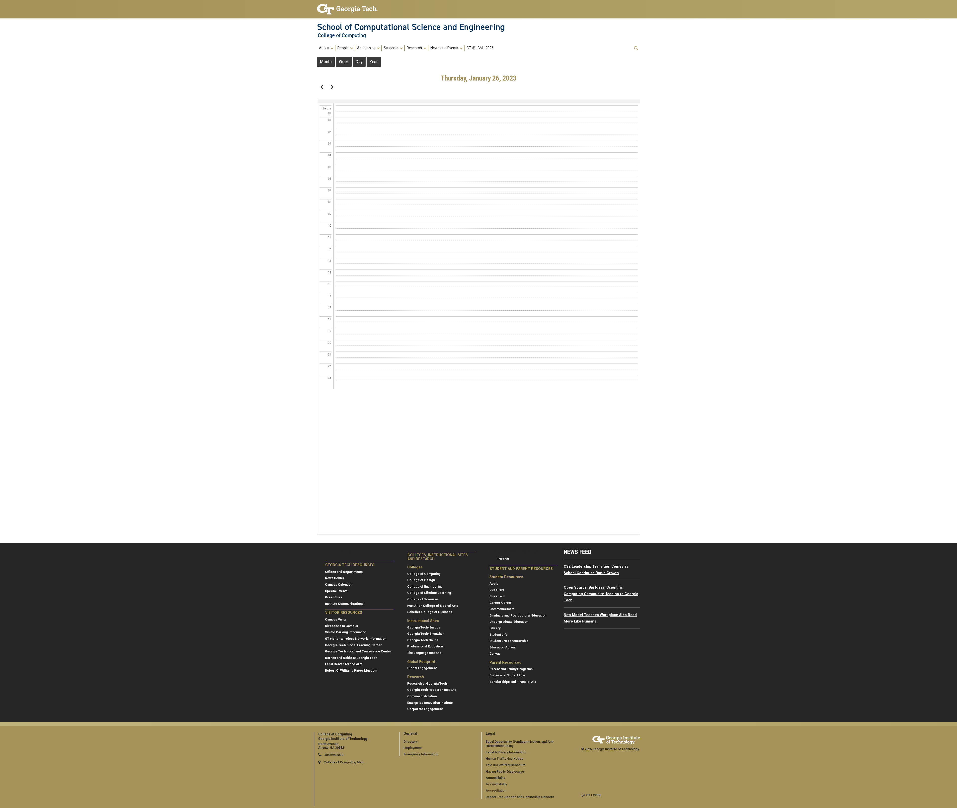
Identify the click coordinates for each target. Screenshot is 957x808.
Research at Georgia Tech (427, 683)
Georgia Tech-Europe (423, 627)
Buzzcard (497, 596)
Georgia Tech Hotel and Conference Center (358, 651)
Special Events (336, 591)
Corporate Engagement (425, 709)
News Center (334, 578)
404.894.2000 (333, 755)
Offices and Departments (344, 572)
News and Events (444, 48)
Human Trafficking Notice (504, 758)
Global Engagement (422, 668)
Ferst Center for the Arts (343, 664)
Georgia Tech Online (422, 640)
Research (414, 48)
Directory (410, 741)
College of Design (421, 580)
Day (359, 61)
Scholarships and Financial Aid (512, 682)
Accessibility (495, 778)
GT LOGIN (593, 795)
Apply (493, 583)
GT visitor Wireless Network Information (355, 638)
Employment (412, 748)
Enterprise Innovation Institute (430, 703)
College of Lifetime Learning (429, 593)
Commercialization (422, 696)
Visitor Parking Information (345, 632)
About (324, 48)
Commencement (501, 609)
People (343, 48)
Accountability (496, 784)
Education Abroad (503, 647)
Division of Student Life (507, 675)
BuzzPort (496, 590)
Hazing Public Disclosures (505, 771)
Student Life (498, 634)
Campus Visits (335, 619)
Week (344, 61)
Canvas (494, 653)
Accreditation (496, 790)
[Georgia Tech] (616, 739)
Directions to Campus (341, 626)
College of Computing (342, 35)
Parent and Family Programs (511, 669)
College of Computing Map (343, 762)
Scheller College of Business (429, 612)
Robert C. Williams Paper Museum (351, 670)
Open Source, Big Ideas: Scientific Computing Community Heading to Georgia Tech (601, 593)
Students (391, 48)
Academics (366, 48)
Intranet (503, 559)
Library (494, 628)
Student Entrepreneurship (509, 641)
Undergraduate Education (508, 622)
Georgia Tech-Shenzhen (425, 633)
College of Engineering (425, 586)
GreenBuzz (333, 597)
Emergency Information (420, 754)
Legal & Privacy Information (506, 752)
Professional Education (425, 646)
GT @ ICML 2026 (480, 48)
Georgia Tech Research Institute (431, 690)
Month (326, 61)
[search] (636, 48)
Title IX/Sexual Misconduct (505, 765)
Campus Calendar (338, 584)
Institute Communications (344, 604)
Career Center (500, 603)
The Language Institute (424, 653)
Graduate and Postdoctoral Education (517, 615)
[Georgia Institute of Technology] (347, 7)
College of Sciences (423, 599)
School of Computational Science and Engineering (411, 26)
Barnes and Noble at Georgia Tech (351, 658)
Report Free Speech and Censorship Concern (520, 797)
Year (374, 61)
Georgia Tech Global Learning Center (353, 645)
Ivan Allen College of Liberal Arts (432, 606)
